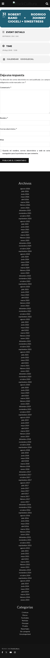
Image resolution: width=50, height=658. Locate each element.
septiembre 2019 (25, 415)
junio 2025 (25, 227)
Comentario (5, 87)
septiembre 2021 (25, 349)
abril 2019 (25, 428)
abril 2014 (25, 592)
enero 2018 (25, 469)
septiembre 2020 (25, 382)
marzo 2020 (25, 398)
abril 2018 (25, 461)
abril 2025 (25, 232)
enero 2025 (25, 240)
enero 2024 (25, 273)
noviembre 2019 (25, 409)
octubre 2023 (25, 281)
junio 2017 (25, 488)
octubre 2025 (25, 216)
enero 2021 (25, 371)
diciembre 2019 (25, 406)
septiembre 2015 (25, 545)
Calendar (13, 59)
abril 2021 (25, 363)
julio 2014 (25, 584)
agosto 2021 (25, 352)
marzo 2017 (25, 496)
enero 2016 (25, 534)
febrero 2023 (25, 303)
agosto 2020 (25, 385)
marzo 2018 (25, 464)
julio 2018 (25, 453)
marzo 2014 (25, 594)
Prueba (25, 626)
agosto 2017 (25, 483)
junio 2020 (25, 390)
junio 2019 (25, 423)
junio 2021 (25, 357)
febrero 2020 (25, 401)
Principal (25, 623)
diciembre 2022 (25, 308)
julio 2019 (25, 420)
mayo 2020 (25, 393)
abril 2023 (25, 297)
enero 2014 (25, 600)
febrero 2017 (25, 499)
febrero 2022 (25, 336)
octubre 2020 (25, 379)
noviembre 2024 (25, 246)
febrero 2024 (25, 270)
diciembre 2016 (25, 504)
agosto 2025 (25, 221)
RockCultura (15, 649)
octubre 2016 (25, 510)
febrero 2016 (25, 532)
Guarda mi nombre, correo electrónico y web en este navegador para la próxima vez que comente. (26, 152)
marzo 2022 (25, 333)
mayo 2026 (25, 197)
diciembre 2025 (25, 210)
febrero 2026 (25, 205)
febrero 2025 (25, 238)
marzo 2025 (25, 235)
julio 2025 (25, 224)
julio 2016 (25, 518)
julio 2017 (25, 485)
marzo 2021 (25, 366)
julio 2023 (25, 289)
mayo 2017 (25, 491)
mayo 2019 (25, 425)
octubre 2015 (25, 543)
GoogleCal (27, 59)
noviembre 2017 (25, 475)
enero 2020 (25, 404)
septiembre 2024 (25, 251)
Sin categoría (25, 631)
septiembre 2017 (25, 480)
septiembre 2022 (25, 317)
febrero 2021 (25, 368)
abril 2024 (25, 265)
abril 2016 (25, 526)
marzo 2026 (25, 202)
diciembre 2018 (25, 439)
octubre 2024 (25, 248)
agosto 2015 (25, 548)
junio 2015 (25, 553)
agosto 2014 (25, 581)
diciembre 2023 (25, 276)
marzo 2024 (25, 268)
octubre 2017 (25, 477)
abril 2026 (25, 199)
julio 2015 (25, 551)
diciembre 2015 (25, 537)
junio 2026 (25, 194)
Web (2, 140)
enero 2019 (25, 436)
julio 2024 (25, 257)
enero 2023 (25, 306)
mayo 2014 (25, 589)
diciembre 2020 (25, 374)
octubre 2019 (25, 412)
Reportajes (25, 629)
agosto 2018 (25, 450)
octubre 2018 (25, 445)
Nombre (4, 118)
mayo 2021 (25, 360)
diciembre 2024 (25, 243)
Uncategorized (25, 634)
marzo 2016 (25, 529)
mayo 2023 (25, 295)
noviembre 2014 (25, 573)
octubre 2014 (25, 575)
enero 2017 (25, 502)
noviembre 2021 (25, 344)
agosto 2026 (25, 189)
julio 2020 (25, 387)
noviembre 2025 (25, 213)
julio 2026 (25, 191)
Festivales (25, 618)
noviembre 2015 (25, 540)
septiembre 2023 (25, 284)
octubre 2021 (25, 346)
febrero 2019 (25, 434)
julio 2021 (25, 355)
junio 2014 (25, 586)
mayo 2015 (25, 556)
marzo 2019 (25, 431)
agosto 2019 (25, 417)
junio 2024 (25, 259)
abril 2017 (25, 494)
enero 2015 (25, 567)
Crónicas (25, 612)
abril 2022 (25, 330)
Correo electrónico (8, 129)
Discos (25, 615)
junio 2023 (25, 292)
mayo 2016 (25, 524)
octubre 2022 (25, 314)
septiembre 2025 (25, 218)
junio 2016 (25, 521)
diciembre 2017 (25, 472)
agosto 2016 (25, 515)
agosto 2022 (25, 319)
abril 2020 (25, 396)
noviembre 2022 (25, 311)
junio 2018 (25, 456)
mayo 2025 (25, 229)
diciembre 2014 (25, 570)
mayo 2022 (25, 328)
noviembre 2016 (25, 507)
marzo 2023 (25, 300)
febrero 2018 (25, 466)
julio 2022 (25, 322)
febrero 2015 (25, 564)
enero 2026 (25, 208)
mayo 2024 (25, 262)
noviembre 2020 (25, 376)
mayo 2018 (25, 458)
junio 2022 (25, 325)
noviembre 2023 (25, 278)
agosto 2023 (25, 287)
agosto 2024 (25, 254)
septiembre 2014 (25, 578)
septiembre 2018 (25, 447)
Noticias (25, 620)
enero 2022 (25, 338)
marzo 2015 (25, 562)
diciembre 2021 (25, 341)
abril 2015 (25, 559)
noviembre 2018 (25, 442)
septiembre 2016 (25, 513)
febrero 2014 (25, 597)
